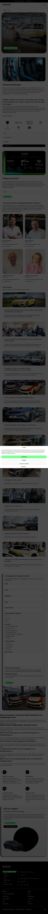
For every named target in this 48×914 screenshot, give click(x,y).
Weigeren (24, 460)
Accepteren (24, 456)
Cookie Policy (23, 466)
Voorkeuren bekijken (24, 463)
